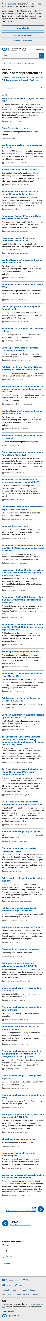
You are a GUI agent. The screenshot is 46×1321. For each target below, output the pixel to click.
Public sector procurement (25, 63)
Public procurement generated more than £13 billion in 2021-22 (21, 699)
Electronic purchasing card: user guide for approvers (22, 1077)
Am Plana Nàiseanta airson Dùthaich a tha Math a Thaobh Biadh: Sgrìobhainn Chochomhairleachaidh (22, 772)
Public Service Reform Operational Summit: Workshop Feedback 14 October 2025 (22, 368)
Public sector (34, 80)
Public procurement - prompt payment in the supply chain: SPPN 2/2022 (23, 1115)
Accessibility (6, 1290)
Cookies (33, 1290)
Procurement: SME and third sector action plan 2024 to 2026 (22, 674)
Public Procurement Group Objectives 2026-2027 (23, 99)
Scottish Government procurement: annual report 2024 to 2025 (22, 261)
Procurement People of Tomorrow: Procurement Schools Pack (18, 239)
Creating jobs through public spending (20, 949)
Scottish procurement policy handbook (20, 651)
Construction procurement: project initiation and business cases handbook (23, 1176)
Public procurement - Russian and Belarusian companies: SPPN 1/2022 (19, 964)
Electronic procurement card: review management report (19, 849)
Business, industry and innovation (17, 80)
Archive (15, 1290)
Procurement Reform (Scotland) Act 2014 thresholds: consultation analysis (22, 192)
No (7, 1251)
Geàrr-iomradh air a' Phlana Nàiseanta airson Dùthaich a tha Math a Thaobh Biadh (22, 803)
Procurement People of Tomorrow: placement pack (18, 1154)
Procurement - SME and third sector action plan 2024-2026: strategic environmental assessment (22, 600)
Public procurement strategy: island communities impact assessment (19, 909)
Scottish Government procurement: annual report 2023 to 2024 (22, 412)
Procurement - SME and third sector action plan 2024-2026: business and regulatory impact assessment (22, 572)
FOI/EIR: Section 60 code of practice (19, 169)
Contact (24, 1290)
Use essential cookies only (23, 35)
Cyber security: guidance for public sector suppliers (22, 879)
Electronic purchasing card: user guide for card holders (22, 989)
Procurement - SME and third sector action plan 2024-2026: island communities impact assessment (23, 548)
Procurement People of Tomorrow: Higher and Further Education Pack (22, 217)
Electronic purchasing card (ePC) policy (21, 831)
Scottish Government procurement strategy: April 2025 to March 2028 (23, 453)
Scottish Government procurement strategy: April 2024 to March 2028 (23, 716)
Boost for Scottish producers (16, 128)
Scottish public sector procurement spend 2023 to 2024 (22, 146)
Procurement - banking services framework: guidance (23, 329)
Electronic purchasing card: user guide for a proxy (23, 1096)
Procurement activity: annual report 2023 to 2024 (23, 285)
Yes (7, 1246)
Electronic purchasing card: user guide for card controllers (22, 1008)
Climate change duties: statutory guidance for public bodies (22, 307)
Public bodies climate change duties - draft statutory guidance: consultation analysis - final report (22, 389)
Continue (7, 1264)
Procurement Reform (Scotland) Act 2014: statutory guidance (22, 1027)
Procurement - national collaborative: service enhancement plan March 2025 (20, 480)
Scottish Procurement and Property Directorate (26, 77)
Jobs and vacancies (23, 1294)
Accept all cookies (23, 28)
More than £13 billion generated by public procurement (22, 436)
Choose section (9, 88)
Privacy (35, 1294)
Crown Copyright (8, 1294)
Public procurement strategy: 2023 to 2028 (22, 927)
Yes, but (9, 1256)
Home (4, 63)
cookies (11, 4)
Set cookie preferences (23, 41)
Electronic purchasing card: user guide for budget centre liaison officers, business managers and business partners (22, 1054)
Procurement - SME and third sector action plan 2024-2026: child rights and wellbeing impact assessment (22, 627)
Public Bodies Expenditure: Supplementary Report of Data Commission (22, 508)
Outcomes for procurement (15, 526)
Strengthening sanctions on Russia (18, 1139)
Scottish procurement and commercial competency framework (20, 349)
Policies (10, 63)
